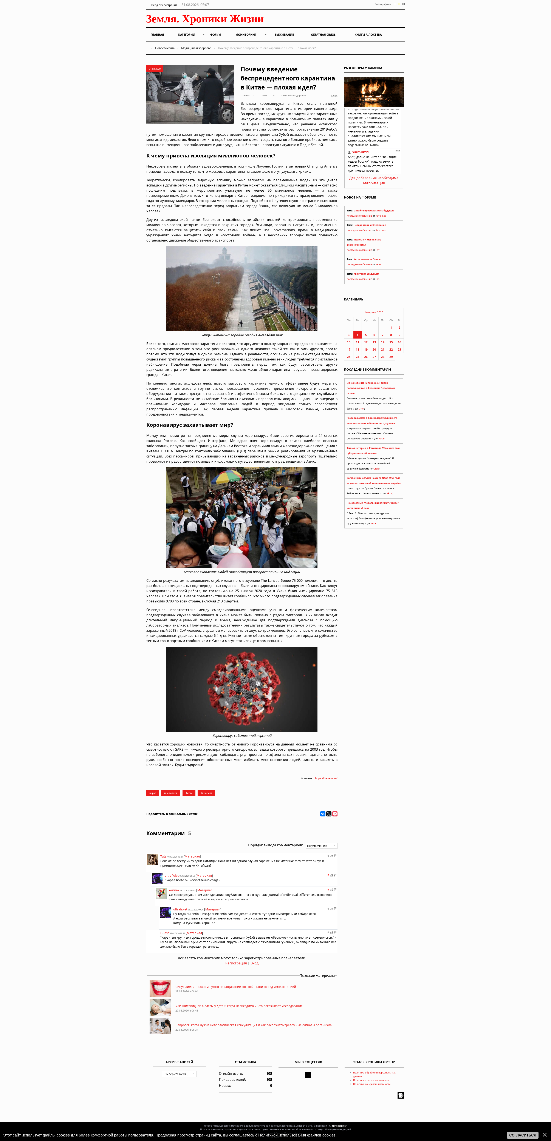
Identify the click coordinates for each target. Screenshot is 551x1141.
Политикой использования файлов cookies (297, 1135)
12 (366, 342)
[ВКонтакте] (322, 813)
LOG (378, 278)
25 (357, 357)
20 (374, 349)
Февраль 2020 (374, 312)
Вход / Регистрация (164, 5)
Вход (254, 963)
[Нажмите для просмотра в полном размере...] (241, 330)
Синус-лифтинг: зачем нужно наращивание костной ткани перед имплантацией (235, 987)
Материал (192, 856)
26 (366, 357)
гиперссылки (339, 1125)
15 (391, 342)
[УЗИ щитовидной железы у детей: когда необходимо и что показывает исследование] (160, 1015)
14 (382, 342)
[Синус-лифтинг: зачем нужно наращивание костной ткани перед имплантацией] (160, 996)
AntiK (374, 523)
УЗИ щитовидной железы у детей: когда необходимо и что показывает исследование (239, 1006)
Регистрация (236, 963)
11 (357, 342)
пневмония (170, 793)
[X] (328, 813)
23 (399, 349)
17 (348, 349)
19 (366, 349)
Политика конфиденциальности (371, 1084)
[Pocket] (334, 813)
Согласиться (522, 1135)
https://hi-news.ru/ (326, 778)
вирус (152, 793)
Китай (189, 793)
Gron (361, 408)
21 (382, 349)
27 (374, 357)
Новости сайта (165, 48)
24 (348, 357)
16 (399, 342)
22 (391, 349)
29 (391, 357)
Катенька (381, 215)
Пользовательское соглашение (371, 1080)
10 (348, 342)
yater (378, 264)
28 (382, 357)
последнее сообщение (359, 215)
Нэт (377, 249)
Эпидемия (206, 793)
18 (357, 349)
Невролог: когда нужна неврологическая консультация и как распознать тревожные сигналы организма (253, 1025)
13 (374, 342)
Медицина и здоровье (196, 48)
